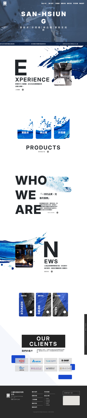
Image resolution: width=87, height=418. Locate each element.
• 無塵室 (47, 403)
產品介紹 (44, 3)
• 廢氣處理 (47, 401)
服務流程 (63, 3)
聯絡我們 (81, 3)
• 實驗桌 (47, 398)
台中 (15, 399)
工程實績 (57, 3)
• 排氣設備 (47, 400)
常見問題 (75, 3)
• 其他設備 (47, 405)
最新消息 (69, 3)
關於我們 (51, 3)
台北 (19, 399)
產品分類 (46, 395)
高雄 (12, 399)
